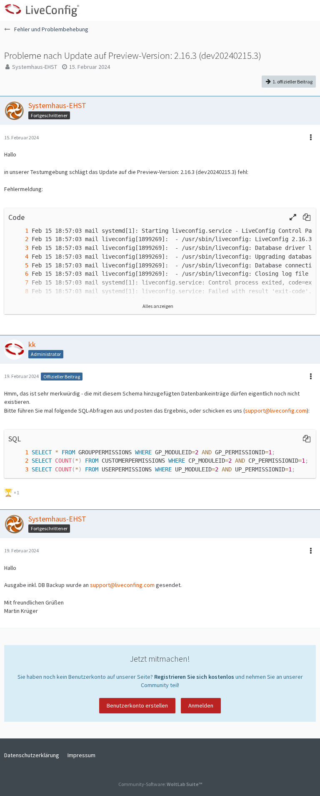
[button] (309, 10)
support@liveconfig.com (276, 410)
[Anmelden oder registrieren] (288, 10)
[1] (18, 231)
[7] (18, 282)
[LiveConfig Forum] (41, 10)
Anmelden (200, 705)
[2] (18, 239)
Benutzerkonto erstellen (137, 705)
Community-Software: (160, 784)
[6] (18, 274)
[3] (18, 248)
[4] (18, 256)
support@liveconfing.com (122, 585)
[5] (18, 265)
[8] (18, 291)
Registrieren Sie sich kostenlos (194, 676)
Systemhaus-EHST (34, 67)
